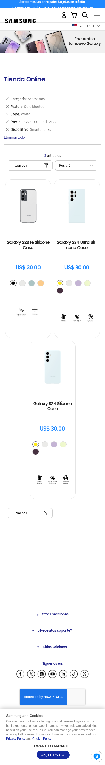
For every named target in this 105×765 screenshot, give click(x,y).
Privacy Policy (15, 739)
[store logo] (20, 13)
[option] (13, 283)
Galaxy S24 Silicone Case (52, 406)
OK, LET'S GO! (53, 755)
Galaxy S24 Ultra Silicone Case (77, 245)
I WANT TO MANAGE (52, 746)
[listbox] (28, 284)
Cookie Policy (41, 739)
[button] (81, 26)
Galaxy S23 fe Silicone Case (28, 245)
